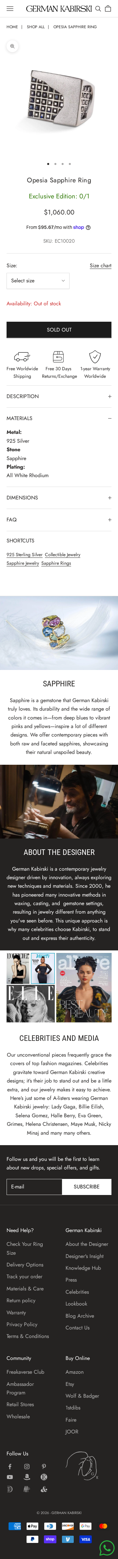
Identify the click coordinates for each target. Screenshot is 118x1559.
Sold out (59, 330)
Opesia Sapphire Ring (75, 27)
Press (71, 1280)
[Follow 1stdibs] (10, 1489)
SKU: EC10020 (59, 241)
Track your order (24, 1276)
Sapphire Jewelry (23, 563)
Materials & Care (25, 1288)
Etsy (70, 1384)
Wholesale (18, 1416)
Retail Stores (20, 1404)
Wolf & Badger (82, 1396)
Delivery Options (25, 1264)
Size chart (100, 265)
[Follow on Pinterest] (44, 1466)
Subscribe (87, 1186)
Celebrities (77, 1292)
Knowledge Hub (83, 1268)
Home (12, 27)
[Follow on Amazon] (27, 1477)
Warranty (16, 1312)
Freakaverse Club (25, 1372)
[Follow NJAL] (27, 1489)
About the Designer (87, 1244)
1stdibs (73, 1407)
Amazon (75, 1372)
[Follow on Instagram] (27, 1466)
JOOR (72, 1431)
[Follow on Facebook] (10, 1466)
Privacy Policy (22, 1324)
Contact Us (77, 1327)
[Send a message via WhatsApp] (107, 1548)
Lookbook (76, 1303)
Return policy (21, 1300)
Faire (71, 1420)
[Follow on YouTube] (10, 1477)
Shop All (36, 27)
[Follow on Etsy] (44, 1477)
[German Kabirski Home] (88, 1465)
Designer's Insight (85, 1256)
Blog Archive (80, 1316)
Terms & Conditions (28, 1336)
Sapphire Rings (56, 563)
